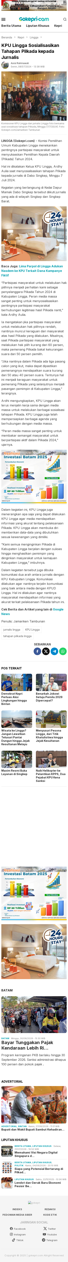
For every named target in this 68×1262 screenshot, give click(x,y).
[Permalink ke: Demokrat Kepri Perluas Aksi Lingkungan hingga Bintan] (16, 682)
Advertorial (9, 1126)
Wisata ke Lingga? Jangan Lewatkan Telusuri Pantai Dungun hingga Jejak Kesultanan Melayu (15, 737)
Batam (5, 1038)
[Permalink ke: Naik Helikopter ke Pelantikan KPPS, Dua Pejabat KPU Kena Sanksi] (51, 759)
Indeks (17, 1209)
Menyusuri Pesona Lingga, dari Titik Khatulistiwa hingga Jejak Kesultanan (49, 735)
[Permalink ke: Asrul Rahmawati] (5, 65)
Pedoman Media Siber (17, 1214)
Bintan (22, 1126)
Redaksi (50, 1209)
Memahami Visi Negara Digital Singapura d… (36, 1154)
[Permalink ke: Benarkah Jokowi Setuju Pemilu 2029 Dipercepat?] (51, 682)
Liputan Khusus (42, 1146)
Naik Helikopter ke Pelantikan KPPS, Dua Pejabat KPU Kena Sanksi (51, 775)
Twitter (52, 1228)
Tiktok (19, 1240)
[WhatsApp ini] (63, 651)
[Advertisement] (34, 825)
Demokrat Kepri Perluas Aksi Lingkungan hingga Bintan (14, 698)
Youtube (52, 1234)
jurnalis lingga (11, 629)
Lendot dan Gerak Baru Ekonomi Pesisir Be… (38, 1184)
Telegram (51, 1240)
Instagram (20, 1234)
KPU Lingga (32, 629)
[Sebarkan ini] (37, 651)
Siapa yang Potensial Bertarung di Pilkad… (39, 1170)
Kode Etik (50, 1214)
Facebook (20, 1228)
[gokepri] (34, 19)
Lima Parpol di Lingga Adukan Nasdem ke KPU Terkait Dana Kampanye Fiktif (32, 270)
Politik (19, 1165)
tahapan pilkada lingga (17, 636)
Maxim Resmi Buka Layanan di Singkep (14, 772)
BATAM (7, 990)
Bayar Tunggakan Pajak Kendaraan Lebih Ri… (27, 1045)
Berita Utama (23, 1146)
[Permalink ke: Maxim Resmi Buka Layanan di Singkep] (16, 759)
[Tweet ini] (46, 651)
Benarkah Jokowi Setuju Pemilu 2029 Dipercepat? (49, 697)
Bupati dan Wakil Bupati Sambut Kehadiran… (32, 1129)
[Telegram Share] (54, 651)
